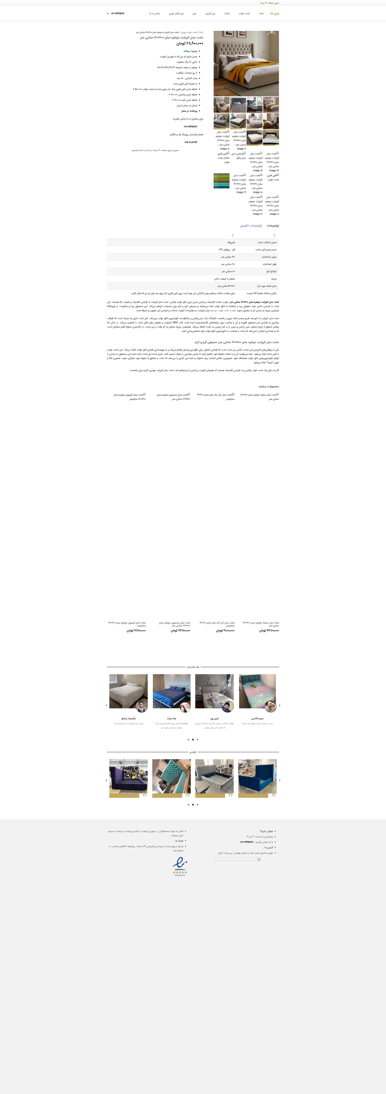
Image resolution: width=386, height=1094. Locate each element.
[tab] (197, 739)
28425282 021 (246, 842)
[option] (128, 703)
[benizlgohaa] (274, 14)
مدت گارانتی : (190, 78)
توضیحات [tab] (273, 225)
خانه (201, 32)
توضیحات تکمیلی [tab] (251, 225)
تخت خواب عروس (189, 32)
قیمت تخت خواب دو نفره (222, 310)
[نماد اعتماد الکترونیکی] (180, 876)
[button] (237, 13)
